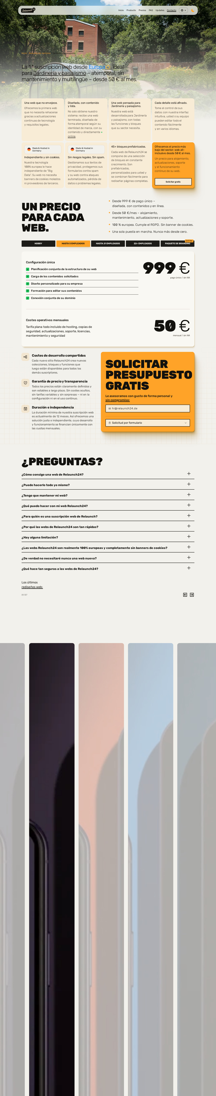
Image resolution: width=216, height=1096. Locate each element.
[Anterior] (185, 595)
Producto (131, 10)
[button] (108, 474)
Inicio (121, 10)
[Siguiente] (191, 595)
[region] (108, 141)
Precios (142, 10)
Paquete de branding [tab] (179, 242)
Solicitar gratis (173, 181)
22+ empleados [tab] (143, 243)
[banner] (108, 50)
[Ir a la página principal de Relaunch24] (28, 10)
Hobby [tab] (38, 243)
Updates (160, 10)
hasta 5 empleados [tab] (73, 243)
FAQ (151, 10)
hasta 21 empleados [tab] (108, 243)
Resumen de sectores (40, 53)
